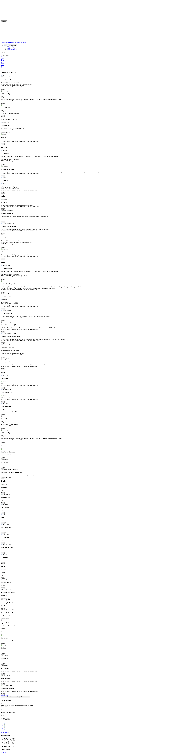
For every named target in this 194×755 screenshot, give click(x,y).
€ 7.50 (2, 457)
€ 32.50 (2, 320)
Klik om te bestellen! (14, 696)
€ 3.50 (2, 492)
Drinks (2, 65)
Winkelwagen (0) (4, 696)
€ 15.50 (2, 164)
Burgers (2, 58)
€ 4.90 (2, 388)
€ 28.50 (2, 343)
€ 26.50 (2, 89)
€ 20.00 (2, 292)
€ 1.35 (2, 663)
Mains (2, 59)
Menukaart (6, 42)
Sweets (2, 63)
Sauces (2, 67)
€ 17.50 (2, 222)
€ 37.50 (2, 368)
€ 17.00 (2, 176)
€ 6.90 (2, 401)
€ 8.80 (2, 144)
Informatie (12, 42)
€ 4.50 (2, 563)
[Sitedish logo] (2, 709)
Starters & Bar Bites (5, 56)
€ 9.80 (2, 132)
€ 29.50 (2, 209)
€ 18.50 (2, 279)
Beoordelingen (18, 42)
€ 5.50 (2, 467)
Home (2, 42)
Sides (2, 62)
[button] (97, 69)
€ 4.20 (2, 553)
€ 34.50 (2, 259)
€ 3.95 (2, 477)
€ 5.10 (2, 103)
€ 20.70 (2, 588)
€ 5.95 (2, 598)
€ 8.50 (2, 428)
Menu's (2, 61)
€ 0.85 (2, 643)
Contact (24, 42)
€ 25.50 (2, 233)
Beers (2, 66)
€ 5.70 (2, 116)
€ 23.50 (2, 247)
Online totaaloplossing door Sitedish (9, 753)
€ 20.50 (2, 331)
